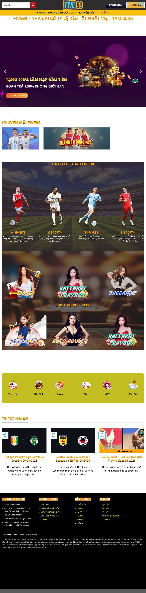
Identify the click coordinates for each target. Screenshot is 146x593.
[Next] (140, 72)
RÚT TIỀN (105, 509)
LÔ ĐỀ (79, 512)
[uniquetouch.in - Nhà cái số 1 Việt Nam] (73, 5)
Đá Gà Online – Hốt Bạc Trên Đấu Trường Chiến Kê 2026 (122, 458)
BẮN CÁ (80, 516)
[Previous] (5, 72)
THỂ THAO (81, 505)
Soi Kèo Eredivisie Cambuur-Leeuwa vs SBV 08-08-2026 (73, 458)
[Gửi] (33, 5)
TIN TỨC (102, 12)
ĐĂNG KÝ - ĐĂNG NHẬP (111, 516)
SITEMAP (44, 520)
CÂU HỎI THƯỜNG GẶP (50, 516)
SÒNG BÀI (81, 509)
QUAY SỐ (80, 520)
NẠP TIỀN (105, 505)
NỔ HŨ (80, 524)
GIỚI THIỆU (45, 505)
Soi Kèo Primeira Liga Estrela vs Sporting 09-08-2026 (24, 458)
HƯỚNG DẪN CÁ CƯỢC (61, 12)
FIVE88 (41, 12)
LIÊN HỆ (105, 512)
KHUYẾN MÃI (86, 12)
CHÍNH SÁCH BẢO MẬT (50, 509)
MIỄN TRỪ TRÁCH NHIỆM (50, 512)
